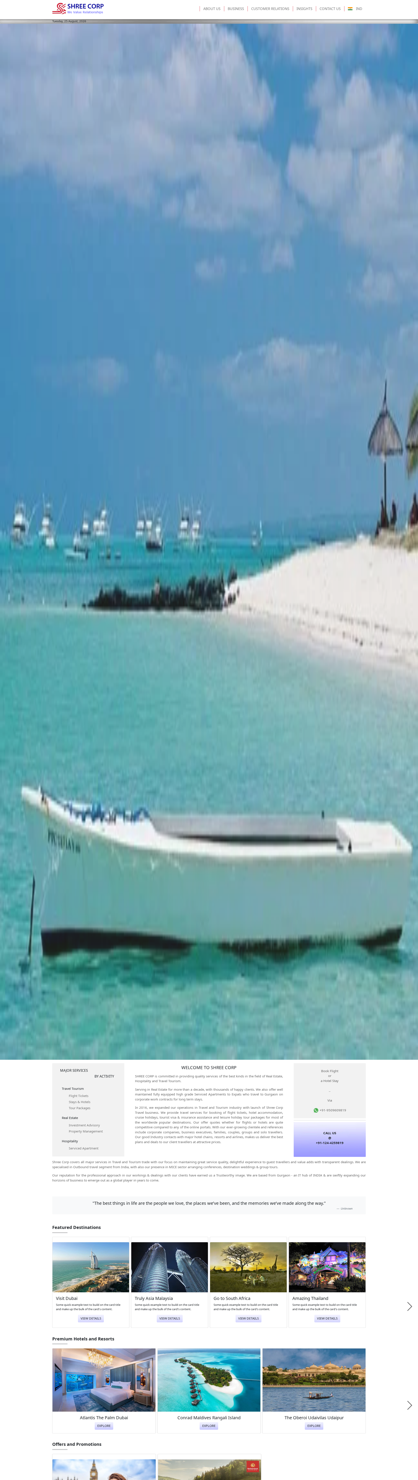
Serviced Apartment (83, 1148)
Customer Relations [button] (270, 8)
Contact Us (330, 8)
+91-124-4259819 (330, 1143)
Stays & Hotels (79, 1102)
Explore (104, 1426)
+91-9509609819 (332, 1110)
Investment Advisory (84, 1125)
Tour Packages (79, 1108)
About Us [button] (212, 8)
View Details (91, 1318)
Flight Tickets (78, 1096)
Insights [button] (304, 8)
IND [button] (359, 8)
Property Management (86, 1131)
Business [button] (236, 8)
